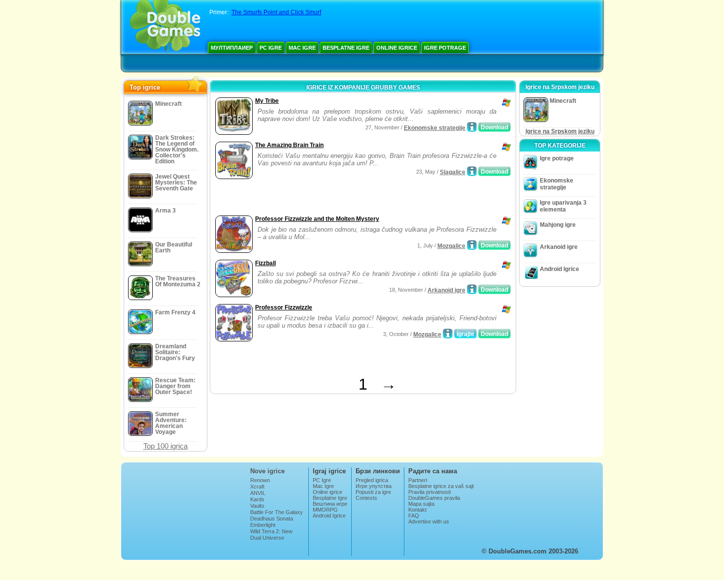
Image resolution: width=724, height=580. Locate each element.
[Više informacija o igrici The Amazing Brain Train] (472, 171)
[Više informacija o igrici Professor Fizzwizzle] (448, 333)
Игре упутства (374, 486)
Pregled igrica (372, 480)
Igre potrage (445, 48)
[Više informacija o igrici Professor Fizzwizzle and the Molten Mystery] (472, 245)
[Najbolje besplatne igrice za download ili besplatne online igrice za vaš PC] (165, 27)
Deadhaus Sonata (271, 518)
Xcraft (257, 486)
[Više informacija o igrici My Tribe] (472, 127)
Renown (260, 480)
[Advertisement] (328, 198)
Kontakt (417, 510)
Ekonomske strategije (434, 127)
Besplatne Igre (346, 48)
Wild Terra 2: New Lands (271, 534)
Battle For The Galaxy (276, 512)
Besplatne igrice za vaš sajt (441, 486)
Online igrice (396, 48)
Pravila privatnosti (429, 492)
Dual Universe (267, 538)
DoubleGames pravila (434, 498)
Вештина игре (330, 504)
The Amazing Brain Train (289, 145)
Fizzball (265, 263)
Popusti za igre (373, 492)
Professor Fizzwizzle (283, 307)
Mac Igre (302, 48)
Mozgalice (451, 246)
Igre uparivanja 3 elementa (563, 206)
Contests (366, 498)
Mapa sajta (421, 504)
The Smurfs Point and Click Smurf (276, 12)
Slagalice (452, 172)
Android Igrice (559, 269)
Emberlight (262, 525)
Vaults (257, 506)
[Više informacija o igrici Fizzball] (472, 289)
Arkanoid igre (446, 290)
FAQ (413, 516)
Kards (257, 499)
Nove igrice (267, 471)
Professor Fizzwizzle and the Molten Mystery (317, 218)
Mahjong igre (558, 224)
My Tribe (267, 100)
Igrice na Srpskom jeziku (560, 131)
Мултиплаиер (232, 48)
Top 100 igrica (165, 446)
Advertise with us (428, 521)
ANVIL (257, 493)
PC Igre (271, 48)
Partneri (417, 480)
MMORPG (325, 510)
